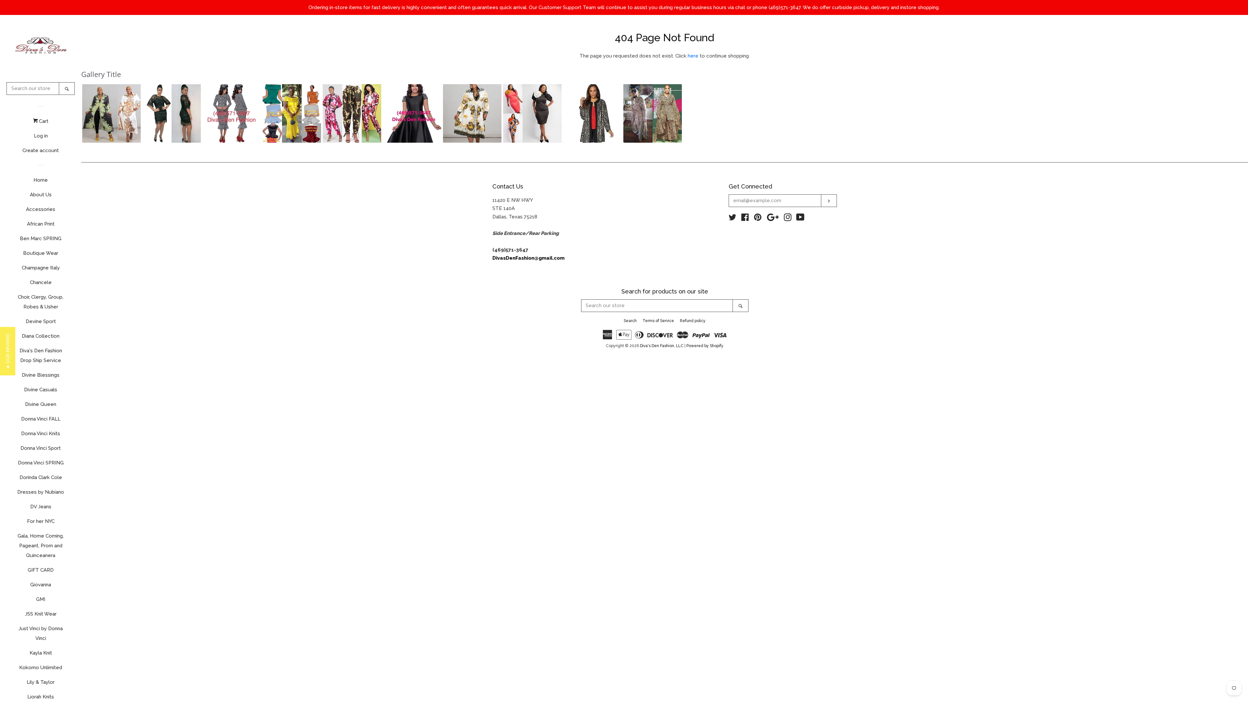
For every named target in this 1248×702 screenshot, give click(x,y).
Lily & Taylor (41, 682)
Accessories (40, 209)
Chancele (41, 282)
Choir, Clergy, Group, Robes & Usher (40, 302)
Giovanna (40, 585)
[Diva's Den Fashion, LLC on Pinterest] (758, 219)
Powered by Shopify (704, 346)
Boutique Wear (40, 253)
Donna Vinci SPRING (41, 463)
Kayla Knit (41, 653)
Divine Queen (40, 404)
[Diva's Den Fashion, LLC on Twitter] (732, 219)
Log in (41, 136)
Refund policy (693, 320)
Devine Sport (41, 321)
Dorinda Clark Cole (41, 477)
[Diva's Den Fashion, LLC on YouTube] (800, 219)
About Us (41, 195)
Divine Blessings (40, 375)
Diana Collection (40, 336)
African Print (41, 224)
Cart (43, 121)
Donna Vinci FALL (40, 419)
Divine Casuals (40, 390)
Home (40, 180)
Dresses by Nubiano (40, 492)
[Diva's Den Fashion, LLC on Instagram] (788, 219)
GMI (40, 599)
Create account (40, 150)
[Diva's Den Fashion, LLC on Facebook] (745, 219)
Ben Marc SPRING (40, 238)
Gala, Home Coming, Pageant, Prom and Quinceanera (41, 545)
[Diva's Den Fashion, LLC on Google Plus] (772, 219)
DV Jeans (40, 507)
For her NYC (41, 521)
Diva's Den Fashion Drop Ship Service (41, 355)
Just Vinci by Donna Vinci (41, 633)
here (693, 56)
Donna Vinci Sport (40, 448)
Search (630, 320)
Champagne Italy (41, 268)
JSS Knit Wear (41, 614)
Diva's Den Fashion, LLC (661, 346)
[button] (111, 113)
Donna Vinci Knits (40, 433)
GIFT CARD (41, 570)
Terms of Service (658, 320)
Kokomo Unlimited (40, 667)
